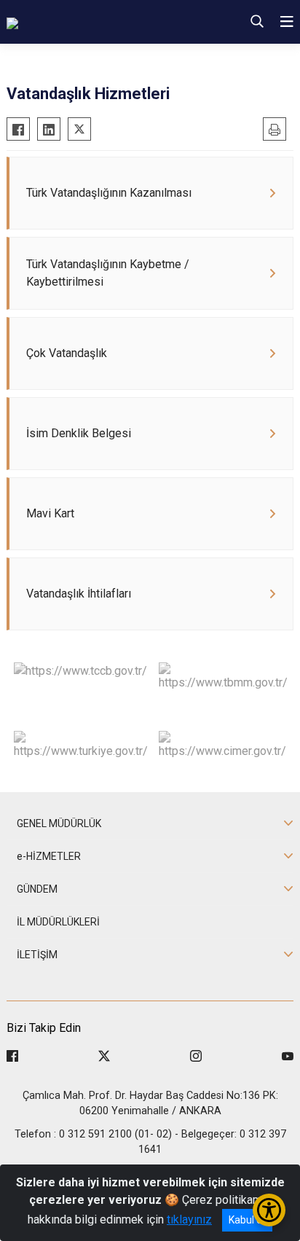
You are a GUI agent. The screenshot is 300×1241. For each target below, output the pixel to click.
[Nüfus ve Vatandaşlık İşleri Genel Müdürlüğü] (100, 22)
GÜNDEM (37, 889)
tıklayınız (189, 1219)
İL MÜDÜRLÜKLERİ (58, 922)
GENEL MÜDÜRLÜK (59, 823)
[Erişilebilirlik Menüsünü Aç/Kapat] (269, 1210)
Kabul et (247, 1220)
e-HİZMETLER (49, 856)
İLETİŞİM (37, 954)
